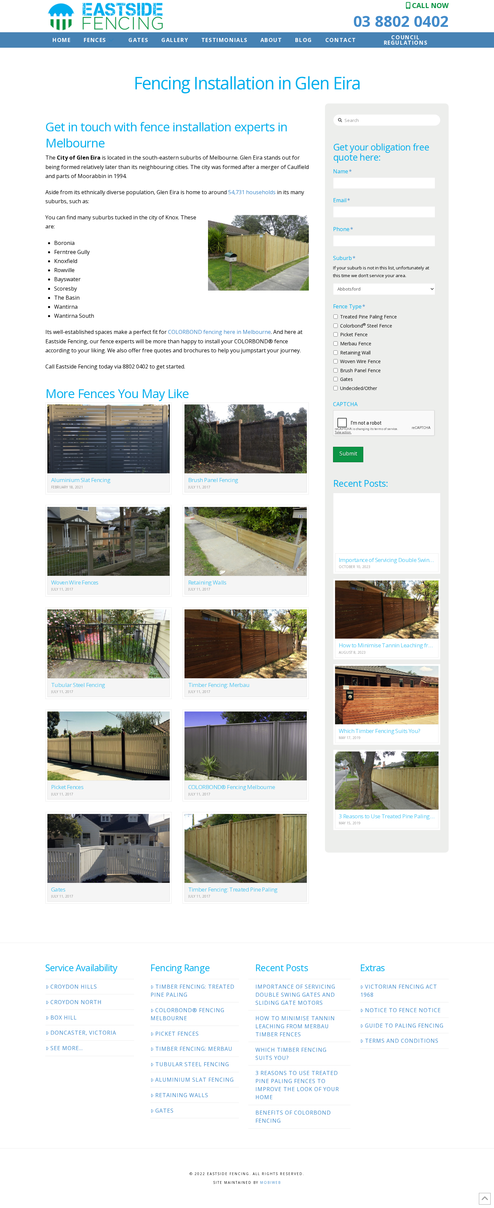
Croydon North (76, 1002)
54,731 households (252, 192)
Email (341, 200)
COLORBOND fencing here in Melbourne (219, 332)
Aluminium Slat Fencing (194, 1079)
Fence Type (349, 306)
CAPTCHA (345, 404)
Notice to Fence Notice (403, 1010)
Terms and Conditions (402, 1040)
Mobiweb (270, 1182)
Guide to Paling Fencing (404, 1025)
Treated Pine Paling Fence (368, 316)
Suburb (344, 258)
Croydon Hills (73, 986)
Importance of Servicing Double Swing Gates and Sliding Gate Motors (295, 994)
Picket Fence (354, 334)
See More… (66, 1048)
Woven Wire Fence (360, 361)
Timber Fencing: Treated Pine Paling (193, 990)
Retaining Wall (355, 352)
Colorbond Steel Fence (366, 325)
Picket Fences (177, 1033)
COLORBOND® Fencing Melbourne (187, 1014)
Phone (343, 229)
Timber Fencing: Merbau (194, 1048)
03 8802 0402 (401, 21)
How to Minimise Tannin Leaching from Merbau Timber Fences (295, 1026)
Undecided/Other (358, 388)
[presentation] (384, 423)
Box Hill (63, 1017)
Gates (346, 379)
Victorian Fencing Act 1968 (398, 990)
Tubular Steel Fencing (192, 1064)
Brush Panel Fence (360, 370)
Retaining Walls (181, 1095)
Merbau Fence (355, 343)
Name (342, 171)
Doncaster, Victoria (83, 1032)
